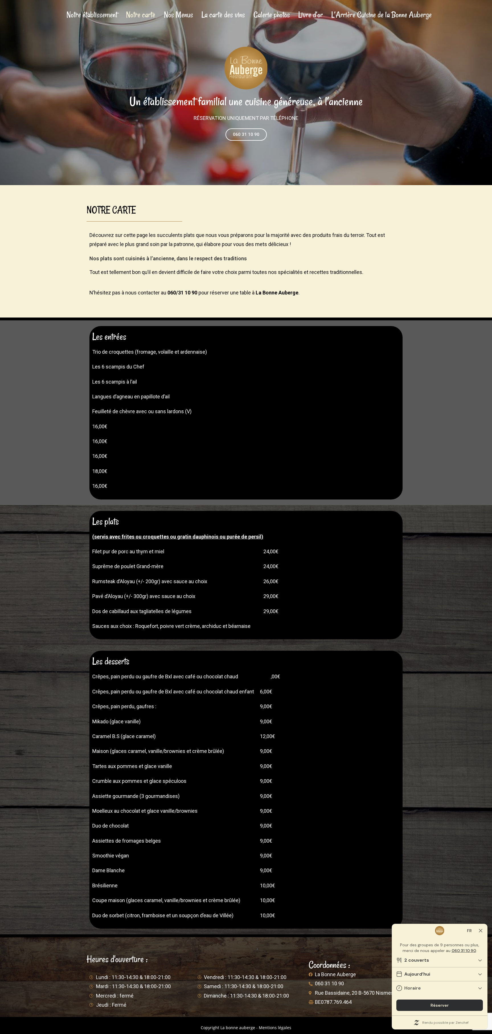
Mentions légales (275, 1027)
